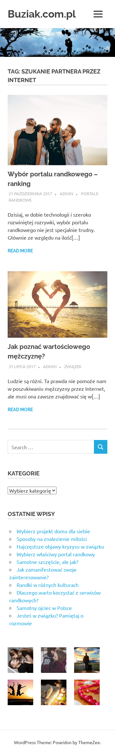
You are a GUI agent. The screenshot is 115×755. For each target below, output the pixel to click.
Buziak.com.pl (42, 14)
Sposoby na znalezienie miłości (52, 538)
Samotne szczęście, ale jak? (47, 562)
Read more (20, 250)
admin (66, 193)
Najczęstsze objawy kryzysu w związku (60, 546)
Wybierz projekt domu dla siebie (53, 531)
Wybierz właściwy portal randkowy (56, 554)
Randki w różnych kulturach (48, 585)
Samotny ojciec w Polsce (44, 608)
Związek (72, 366)
